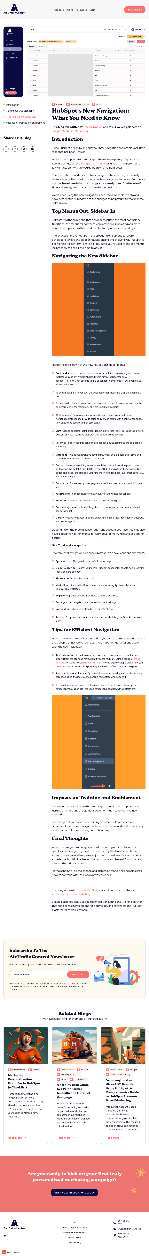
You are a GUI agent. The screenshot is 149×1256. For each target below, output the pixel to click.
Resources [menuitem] (81, 9)
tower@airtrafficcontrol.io (129, 1229)
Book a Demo (135, 9)
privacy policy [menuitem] (74, 1242)
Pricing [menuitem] (69, 9)
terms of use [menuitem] (74, 1237)
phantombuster (80, 1079)
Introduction (12, 104)
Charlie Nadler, (92, 127)
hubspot (59, 104)
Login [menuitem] (92, 9)
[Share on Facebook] (6, 149)
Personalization (18, 1069)
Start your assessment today (74, 1192)
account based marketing (120, 1074)
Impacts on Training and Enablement (26, 122)
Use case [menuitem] (59, 9)
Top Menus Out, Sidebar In (20, 110)
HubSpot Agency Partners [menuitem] (74, 1227)
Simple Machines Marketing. (71, 131)
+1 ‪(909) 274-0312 (124, 1222)
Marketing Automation (80, 104)
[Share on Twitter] (23, 149)
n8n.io (63, 1079)
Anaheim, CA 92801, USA (124, 1235)
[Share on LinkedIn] (15, 149)
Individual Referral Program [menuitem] (74, 1232)
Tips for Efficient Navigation (21, 116)
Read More (15, 1137)
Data (98, 104)
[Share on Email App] (32, 149)
